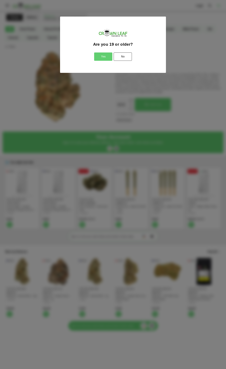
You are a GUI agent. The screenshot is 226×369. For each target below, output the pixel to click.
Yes (103, 56)
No (123, 56)
